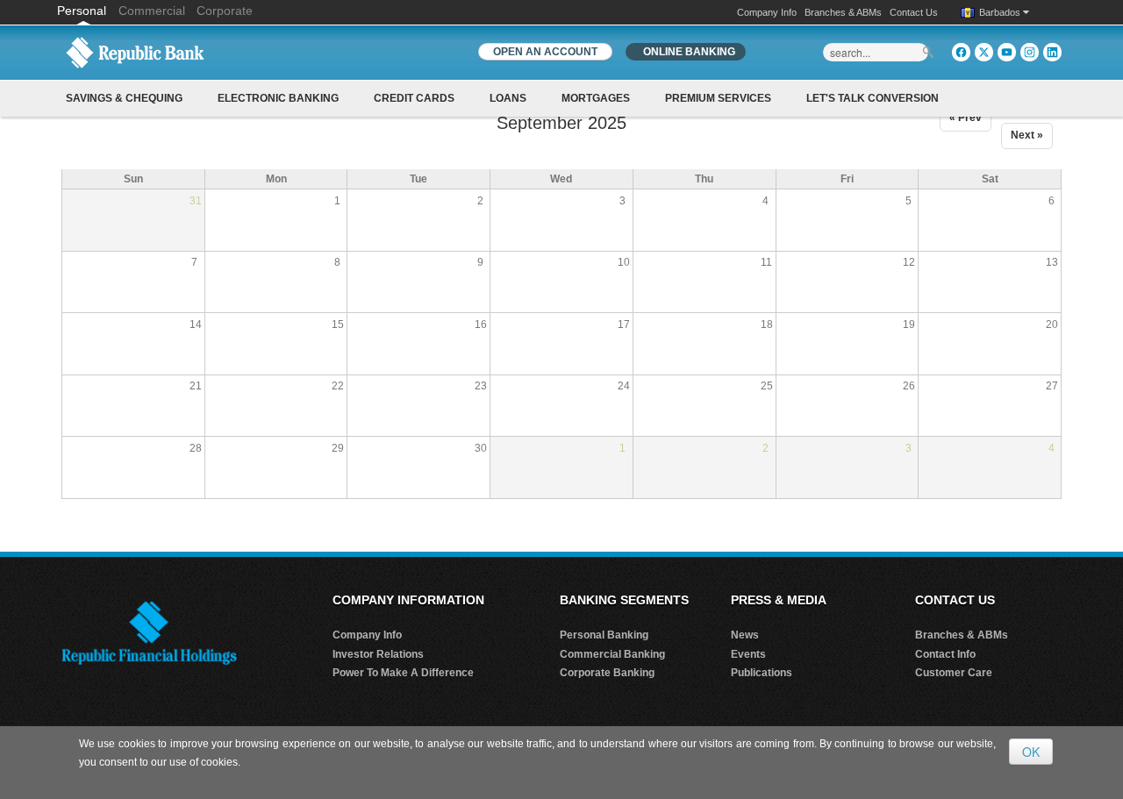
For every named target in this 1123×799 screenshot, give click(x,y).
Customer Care (953, 673)
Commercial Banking (612, 654)
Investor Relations (378, 654)
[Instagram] (1029, 52)
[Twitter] (984, 52)
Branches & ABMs (843, 12)
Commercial (151, 11)
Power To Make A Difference (403, 673)
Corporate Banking (607, 673)
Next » (1027, 135)
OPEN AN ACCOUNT (545, 52)
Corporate (225, 11)
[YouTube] (1007, 52)
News (745, 635)
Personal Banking (604, 635)
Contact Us (914, 12)
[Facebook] (961, 52)
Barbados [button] (1001, 12)
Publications (761, 673)
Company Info (767, 12)
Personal (83, 11)
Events (748, 654)
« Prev (965, 117)
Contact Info (945, 654)
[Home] (135, 52)
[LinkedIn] (1052, 52)
